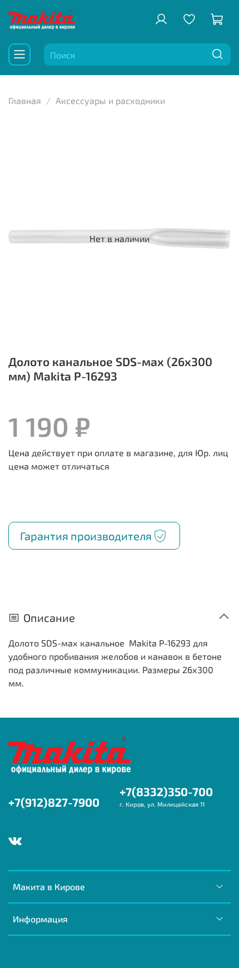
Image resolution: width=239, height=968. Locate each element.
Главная (24, 100)
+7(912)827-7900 (53, 802)
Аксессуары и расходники (110, 100)
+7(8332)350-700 (166, 791)
